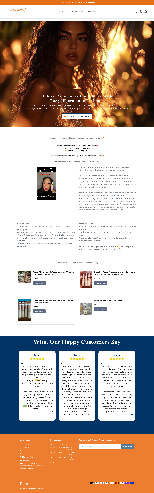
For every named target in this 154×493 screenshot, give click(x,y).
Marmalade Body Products (34, 488)
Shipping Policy (26, 454)
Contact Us (24, 460)
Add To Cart (39, 283)
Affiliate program (27, 457)
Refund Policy (25, 448)
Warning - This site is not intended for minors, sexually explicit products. (32, 465)
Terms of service (26, 451)
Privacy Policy (25, 445)
